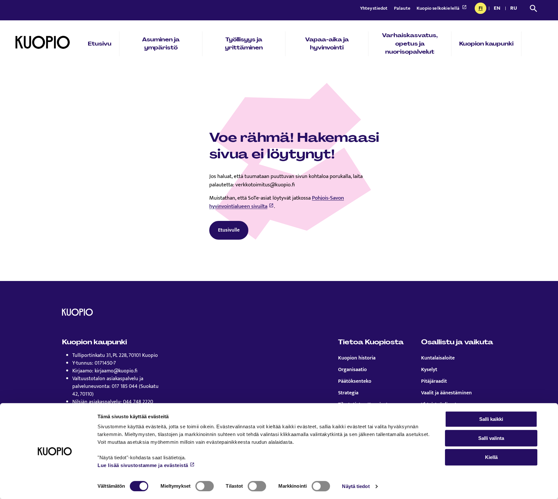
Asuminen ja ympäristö (161, 43)
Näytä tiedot (355, 486)
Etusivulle (229, 230)
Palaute (402, 8)
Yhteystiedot (374, 8)
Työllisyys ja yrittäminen (244, 43)
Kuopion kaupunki (486, 43)
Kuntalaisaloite (438, 358)
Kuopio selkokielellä (438, 8)
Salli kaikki (491, 419)
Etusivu (99, 43)
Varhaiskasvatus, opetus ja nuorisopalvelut (410, 43)
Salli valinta (491, 438)
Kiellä (491, 457)
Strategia (348, 393)
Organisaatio (352, 370)
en (498, 9)
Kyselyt (429, 370)
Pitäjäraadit (434, 381)
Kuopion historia (357, 358)
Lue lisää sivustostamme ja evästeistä (143, 465)
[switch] (204, 486)
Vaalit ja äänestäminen (446, 393)
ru (514, 9)
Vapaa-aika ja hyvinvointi (327, 43)
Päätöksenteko (354, 381)
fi (482, 9)
